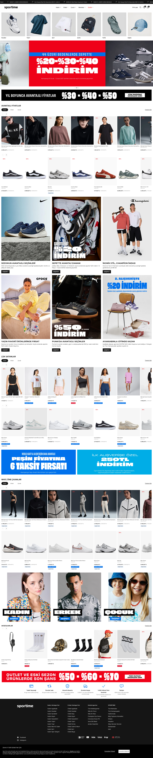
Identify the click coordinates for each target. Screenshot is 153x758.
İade (109, 729)
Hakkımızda (111, 714)
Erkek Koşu (71, 714)
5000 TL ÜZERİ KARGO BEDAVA (80, 2)
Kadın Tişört (51, 721)
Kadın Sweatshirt (53, 719)
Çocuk (73, 7)
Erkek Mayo (71, 732)
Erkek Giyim (71, 716)
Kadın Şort (51, 729)
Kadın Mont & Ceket (54, 727)
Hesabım (111, 721)
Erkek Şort (71, 729)
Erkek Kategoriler (74, 705)
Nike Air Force (92, 711)
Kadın (58, 7)
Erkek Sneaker (72, 711)
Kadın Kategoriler (54, 705)
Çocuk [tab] (19, 110)
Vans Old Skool (92, 721)
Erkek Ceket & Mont (74, 727)
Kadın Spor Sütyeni (54, 732)
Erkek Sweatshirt (73, 719)
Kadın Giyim (51, 716)
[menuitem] (58, 7)
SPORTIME (111, 705)
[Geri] (2, 114)
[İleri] (6, 114)
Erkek (65, 7)
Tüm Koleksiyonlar (93, 709)
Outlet (90, 7)
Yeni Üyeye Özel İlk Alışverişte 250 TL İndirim (24, 2)
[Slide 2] (76, 87)
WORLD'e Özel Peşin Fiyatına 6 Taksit (53, 2)
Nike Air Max (92, 714)
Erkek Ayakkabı (72, 709)
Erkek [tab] (12, 110)
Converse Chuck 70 (94, 719)
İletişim (110, 719)
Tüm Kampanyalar (114, 711)
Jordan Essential (93, 724)
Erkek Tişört (71, 721)
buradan (46, 754)
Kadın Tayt (51, 724)
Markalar (81, 7)
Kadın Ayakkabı (52, 709)
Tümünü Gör (148, 110)
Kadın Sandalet (52, 714)
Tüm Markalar (112, 709)
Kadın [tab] (4, 110)
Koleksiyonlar (92, 705)
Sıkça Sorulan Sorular (114, 724)
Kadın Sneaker (52, 711)
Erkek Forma (71, 724)
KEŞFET (5, 272)
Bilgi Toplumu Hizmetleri (115, 716)
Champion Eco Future (94, 716)
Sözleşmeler (112, 727)
